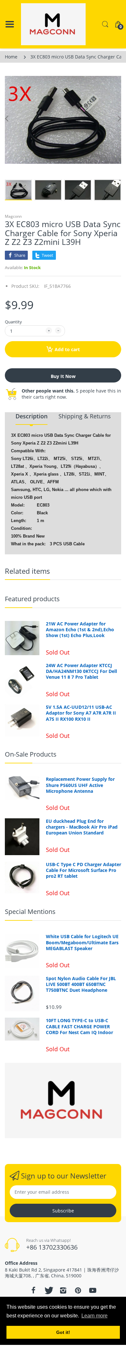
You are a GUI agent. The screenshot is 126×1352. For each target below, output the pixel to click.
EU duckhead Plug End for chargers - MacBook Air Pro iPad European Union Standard (82, 827)
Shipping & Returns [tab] (84, 416)
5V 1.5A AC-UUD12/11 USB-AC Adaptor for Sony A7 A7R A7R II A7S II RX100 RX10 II (81, 713)
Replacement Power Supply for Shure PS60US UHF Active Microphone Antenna (80, 785)
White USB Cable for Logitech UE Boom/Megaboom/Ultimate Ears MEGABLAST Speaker (82, 942)
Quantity (13, 322)
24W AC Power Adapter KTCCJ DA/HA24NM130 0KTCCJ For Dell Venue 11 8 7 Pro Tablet (81, 671)
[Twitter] (48, 1290)
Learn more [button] (94, 1315)
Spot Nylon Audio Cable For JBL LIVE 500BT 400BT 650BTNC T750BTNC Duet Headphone (81, 984)
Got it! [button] (63, 1332)
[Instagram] (63, 1290)
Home (11, 57)
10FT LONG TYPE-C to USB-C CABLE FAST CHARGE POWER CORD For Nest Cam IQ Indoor (79, 1026)
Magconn (13, 216)
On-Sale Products (31, 754)
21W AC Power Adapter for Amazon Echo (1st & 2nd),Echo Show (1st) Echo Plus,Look (80, 629)
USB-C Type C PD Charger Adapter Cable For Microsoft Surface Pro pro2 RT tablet (83, 870)
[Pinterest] (77, 1290)
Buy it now (63, 376)
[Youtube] (92, 1290)
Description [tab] (31, 416)
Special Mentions (30, 911)
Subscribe (63, 1211)
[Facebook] (33, 1290)
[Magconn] (53, 24)
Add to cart (67, 349)
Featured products (32, 598)
